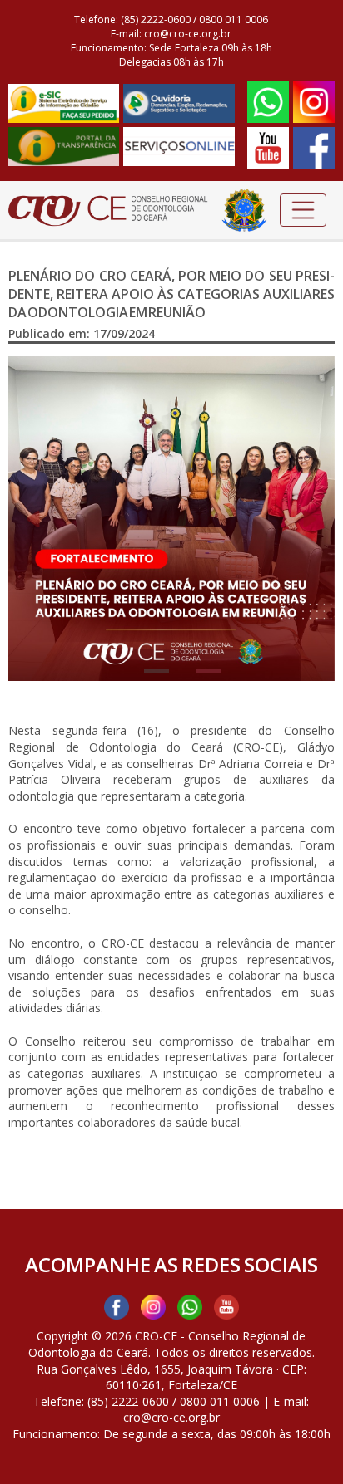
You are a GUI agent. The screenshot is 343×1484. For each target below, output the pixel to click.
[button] (32, 518)
